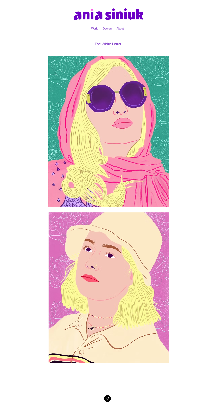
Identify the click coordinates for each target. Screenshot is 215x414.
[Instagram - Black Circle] (107, 398)
